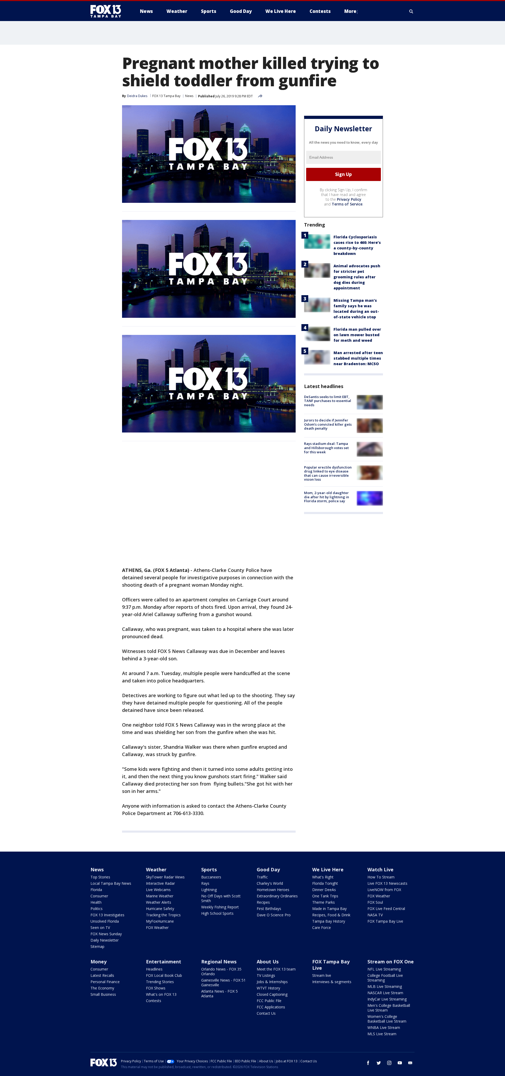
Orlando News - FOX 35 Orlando (221, 971)
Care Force (321, 927)
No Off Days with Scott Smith (221, 898)
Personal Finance (105, 981)
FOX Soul (375, 902)
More (350, 11)
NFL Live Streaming (384, 969)
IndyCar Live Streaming (387, 999)
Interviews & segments (331, 981)
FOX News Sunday (106, 933)
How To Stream (381, 876)
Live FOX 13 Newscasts (387, 883)
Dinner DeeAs (324, 889)
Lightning (209, 889)
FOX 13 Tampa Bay (166, 96)
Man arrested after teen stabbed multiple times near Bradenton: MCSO (358, 358)
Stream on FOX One (390, 961)
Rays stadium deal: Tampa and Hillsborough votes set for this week (326, 447)
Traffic (262, 876)
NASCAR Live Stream (385, 992)
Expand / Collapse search (411, 11)
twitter (379, 1063)
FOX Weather (157, 927)
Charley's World (270, 883)
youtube (400, 1063)
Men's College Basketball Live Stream (388, 1008)
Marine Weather (159, 895)
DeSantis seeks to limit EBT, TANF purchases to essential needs (327, 400)
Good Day (268, 869)
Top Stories (100, 876)
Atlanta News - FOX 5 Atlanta (219, 993)
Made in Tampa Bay (329, 908)
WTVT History (268, 988)
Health (96, 902)
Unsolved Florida (104, 921)
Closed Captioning (272, 994)
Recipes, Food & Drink (331, 914)
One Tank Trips (325, 895)
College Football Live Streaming (385, 978)
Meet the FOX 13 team (276, 969)
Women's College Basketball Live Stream (386, 1019)
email (410, 1063)
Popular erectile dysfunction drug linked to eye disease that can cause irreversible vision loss (328, 473)
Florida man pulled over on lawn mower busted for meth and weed (357, 335)
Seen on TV (100, 927)
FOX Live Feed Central (386, 908)
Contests (153, 1000)
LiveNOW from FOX (384, 889)
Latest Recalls (102, 975)
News (189, 96)
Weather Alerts (158, 902)
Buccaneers (211, 876)
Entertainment (163, 961)
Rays (205, 883)
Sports (209, 869)
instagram (389, 1063)
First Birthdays (269, 908)
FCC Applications (271, 1006)
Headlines (154, 969)
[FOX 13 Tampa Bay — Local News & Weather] (107, 11)
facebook (368, 1063)
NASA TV (375, 914)
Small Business (103, 994)
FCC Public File (269, 1000)
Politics (96, 908)
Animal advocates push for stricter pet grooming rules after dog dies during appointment (357, 276)
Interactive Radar (160, 883)
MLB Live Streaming (384, 986)
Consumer (99, 895)
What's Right (323, 876)
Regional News (218, 961)
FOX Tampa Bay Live (385, 921)
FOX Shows (155, 988)
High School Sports (217, 913)
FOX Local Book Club (164, 975)
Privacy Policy (349, 199)
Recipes (263, 902)
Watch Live (380, 869)
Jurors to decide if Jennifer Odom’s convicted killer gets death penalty (328, 424)
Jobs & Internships (272, 981)
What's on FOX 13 (161, 994)
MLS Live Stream (381, 1033)
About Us (268, 961)
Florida (96, 889)
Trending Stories (160, 981)
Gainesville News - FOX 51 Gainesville (223, 982)
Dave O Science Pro (274, 914)
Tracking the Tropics (163, 914)
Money (98, 961)
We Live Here (328, 869)
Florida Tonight (325, 883)
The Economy (102, 988)
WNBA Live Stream (383, 1027)
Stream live (321, 975)
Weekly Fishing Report (220, 906)
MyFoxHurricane (160, 921)
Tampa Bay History (328, 921)
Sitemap (97, 946)
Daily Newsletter (104, 940)
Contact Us (266, 1013)
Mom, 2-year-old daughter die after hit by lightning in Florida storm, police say (326, 496)
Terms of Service (347, 204)
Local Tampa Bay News (110, 883)
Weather (156, 869)
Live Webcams (158, 889)
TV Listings (266, 975)
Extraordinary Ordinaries (277, 895)
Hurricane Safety (160, 908)
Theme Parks (323, 902)
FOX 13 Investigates (107, 914)
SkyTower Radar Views (165, 876)
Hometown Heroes (273, 889)
